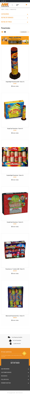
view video (15, 86)
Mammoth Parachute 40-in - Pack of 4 (15, 315)
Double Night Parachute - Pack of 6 (15, 175)
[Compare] (1, 1)
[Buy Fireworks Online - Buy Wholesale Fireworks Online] (5, 5)
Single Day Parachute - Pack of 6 (15, 128)
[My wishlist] (3, 1)
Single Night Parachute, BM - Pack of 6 (15, 81)
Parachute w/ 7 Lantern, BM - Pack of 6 (15, 269)
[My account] (5, 1)
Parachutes (13, 9)
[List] (5, 32)
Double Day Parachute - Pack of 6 (15, 222)
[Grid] (2, 32)
